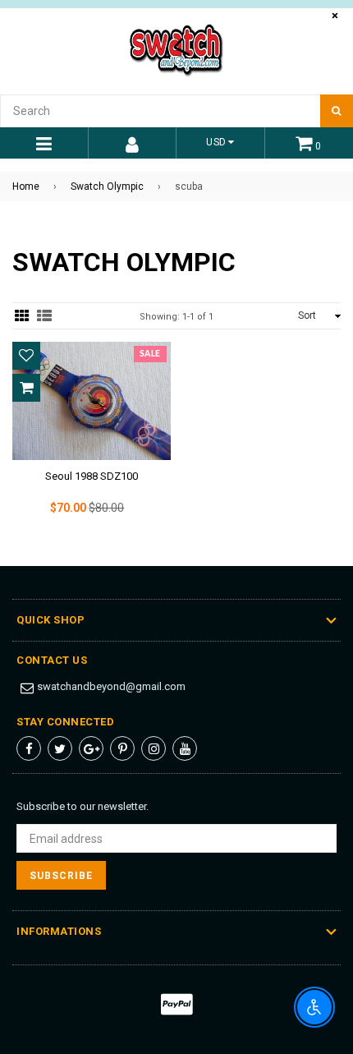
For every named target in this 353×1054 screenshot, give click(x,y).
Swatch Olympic (107, 186)
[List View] (44, 316)
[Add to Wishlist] (26, 356)
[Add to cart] (26, 388)
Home (25, 186)
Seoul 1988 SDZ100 (91, 476)
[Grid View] (22, 316)
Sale (150, 354)
